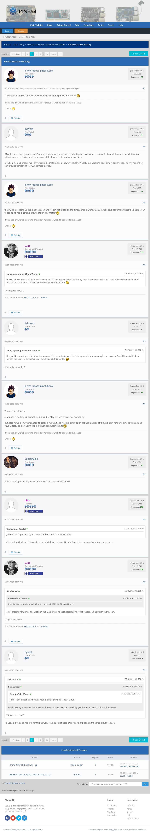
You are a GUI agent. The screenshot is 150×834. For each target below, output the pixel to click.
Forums (130, 805)
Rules (49, 25)
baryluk (28, 128)
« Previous (15, 54)
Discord (32, 297)
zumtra (76, 774)
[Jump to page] (60, 54)
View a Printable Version (14, 783)
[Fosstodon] (24, 818)
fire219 (143, 829)
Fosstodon (112, 815)
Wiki (77, 25)
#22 (144, 146)
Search (111, 25)
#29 (144, 582)
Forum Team (133, 818)
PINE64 (7, 44)
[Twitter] (18, 818)
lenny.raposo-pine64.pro (38, 70)
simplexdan (134, 766)
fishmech (29, 323)
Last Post (124, 766)
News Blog (88, 25)
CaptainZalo (31, 458)
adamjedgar (77, 764)
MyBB (16, 829)
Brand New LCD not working (23, 764)
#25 (144, 341)
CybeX (28, 652)
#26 (144, 404)
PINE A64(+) (19, 44)
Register (20, 31)
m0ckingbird (111, 829)
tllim (131, 776)
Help (121, 25)
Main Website (36, 25)
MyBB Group (37, 829)
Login (7, 31)
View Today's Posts (27, 36)
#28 (144, 519)
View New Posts (10, 36)
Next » (53, 54)
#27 (144, 474)
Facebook (111, 805)
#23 (144, 202)
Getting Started (64, 25)
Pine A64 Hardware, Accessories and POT (44, 44)
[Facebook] (7, 818)
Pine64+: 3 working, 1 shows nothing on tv (30, 774)
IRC (25, 297)
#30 (144, 670)
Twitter (44, 297)
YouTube (111, 812)
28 (47, 54)
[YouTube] (13, 818)
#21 (144, 88)
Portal (100, 25)
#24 (144, 265)
